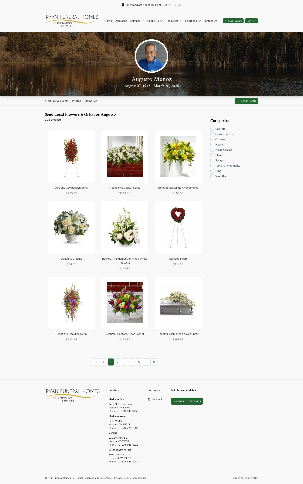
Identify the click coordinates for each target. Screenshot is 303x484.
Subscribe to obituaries (187, 401)
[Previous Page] (103, 361)
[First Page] (95, 361)
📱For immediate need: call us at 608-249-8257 (151, 5)
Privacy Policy (121, 478)
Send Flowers (235, 20)
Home (108, 21)
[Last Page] (153, 361)
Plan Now (251, 20)
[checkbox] (212, 129)
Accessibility (139, 478)
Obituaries (121, 21)
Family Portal (251, 478)
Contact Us (210, 21)
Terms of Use (104, 478)
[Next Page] (146, 361)
